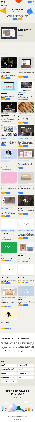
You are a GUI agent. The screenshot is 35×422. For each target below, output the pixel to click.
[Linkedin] (20, 419)
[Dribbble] (17, 419)
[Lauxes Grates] (26, 224)
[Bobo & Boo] (26, 247)
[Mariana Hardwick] (9, 224)
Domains (28, 413)
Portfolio (2, 5)
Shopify (20, 160)
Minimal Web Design (21, 138)
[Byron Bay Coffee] (26, 107)
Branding (20, 92)
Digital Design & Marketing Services (5, 160)
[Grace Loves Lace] (26, 269)
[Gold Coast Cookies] (9, 86)
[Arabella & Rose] (26, 154)
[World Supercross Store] (9, 62)
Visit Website (2, 78)
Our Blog (17, 413)
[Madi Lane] (9, 291)
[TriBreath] (26, 291)
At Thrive (8, 413)
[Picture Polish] (9, 177)
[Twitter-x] (18, 419)
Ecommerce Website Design (25, 160)
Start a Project (29, 1)
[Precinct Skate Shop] (9, 130)
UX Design (6, 208)
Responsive (2, 70)
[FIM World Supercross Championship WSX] (9, 107)
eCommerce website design (11, 17)
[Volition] (9, 154)
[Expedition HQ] (26, 86)
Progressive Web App (3, 138)
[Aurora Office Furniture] (9, 269)
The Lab (19, 413)
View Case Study (8, 78)
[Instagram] (14, 419)
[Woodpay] (26, 177)
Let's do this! (17, 397)
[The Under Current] (26, 200)
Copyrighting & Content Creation (23, 113)
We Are (10, 413)
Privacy (25, 413)
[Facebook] (16, 419)
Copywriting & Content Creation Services (6, 297)
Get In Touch (20, 35)
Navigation (26, 138)
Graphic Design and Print (12, 183)
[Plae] (9, 247)
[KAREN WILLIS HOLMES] (9, 200)
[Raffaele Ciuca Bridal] (26, 130)
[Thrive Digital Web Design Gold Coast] (3, 2)
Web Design (24, 92)
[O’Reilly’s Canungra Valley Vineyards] (26, 62)
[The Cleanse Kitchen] (9, 314)
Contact (22, 413)
